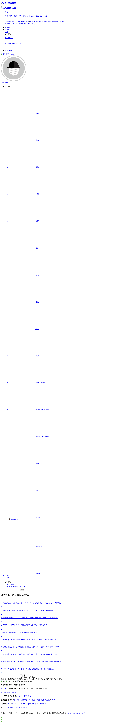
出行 (46, 16)
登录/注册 (8, 50)
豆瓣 (29, 696)
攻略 (11, 16)
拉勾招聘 (19, 707)
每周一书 (55, 21)
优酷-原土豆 (45, 700)
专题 (6, 16)
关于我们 (4, 688)
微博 (25, 696)
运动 (33, 16)
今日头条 (15, 704)
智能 (24, 16)
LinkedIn (26, 707)
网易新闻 (43, 704)
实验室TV (8, 27)
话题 (6, 12)
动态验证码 (24, 677)
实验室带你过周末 (22, 21)
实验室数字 (23, 24)
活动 (6, 32)
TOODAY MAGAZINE (13, 43)
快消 (15, 16)
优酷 (38, 700)
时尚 (19, 16)
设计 (41, 16)
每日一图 (47, 21)
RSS (9, 704)
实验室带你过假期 (36, 21)
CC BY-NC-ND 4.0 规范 (76, 713)
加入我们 (11, 707)
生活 (37, 16)
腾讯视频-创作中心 (21, 700)
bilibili (53, 700)
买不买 (7, 30)
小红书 (19, 696)
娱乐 (28, 16)
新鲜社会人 (32, 24)
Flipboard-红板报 (32, 704)
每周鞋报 (14, 24)
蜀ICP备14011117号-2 (8, 692)
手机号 (22, 675)
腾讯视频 (32, 700)
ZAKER (22, 704)
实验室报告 (9, 38)
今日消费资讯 (10, 21)
